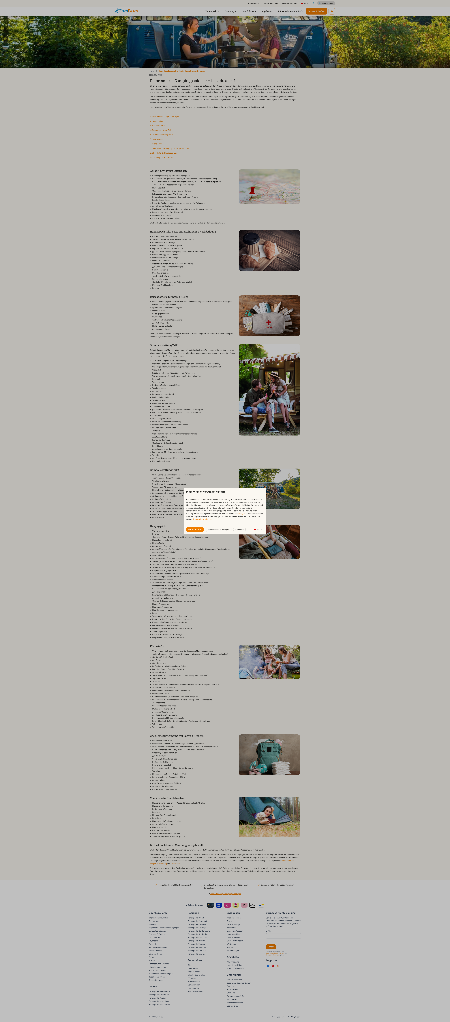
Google (241, 513)
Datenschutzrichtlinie (202, 519)
